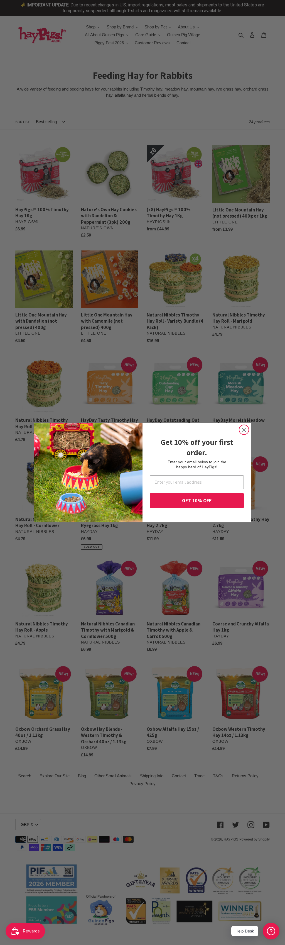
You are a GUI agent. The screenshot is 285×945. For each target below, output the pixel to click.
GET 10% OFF (197, 500)
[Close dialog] (244, 430)
